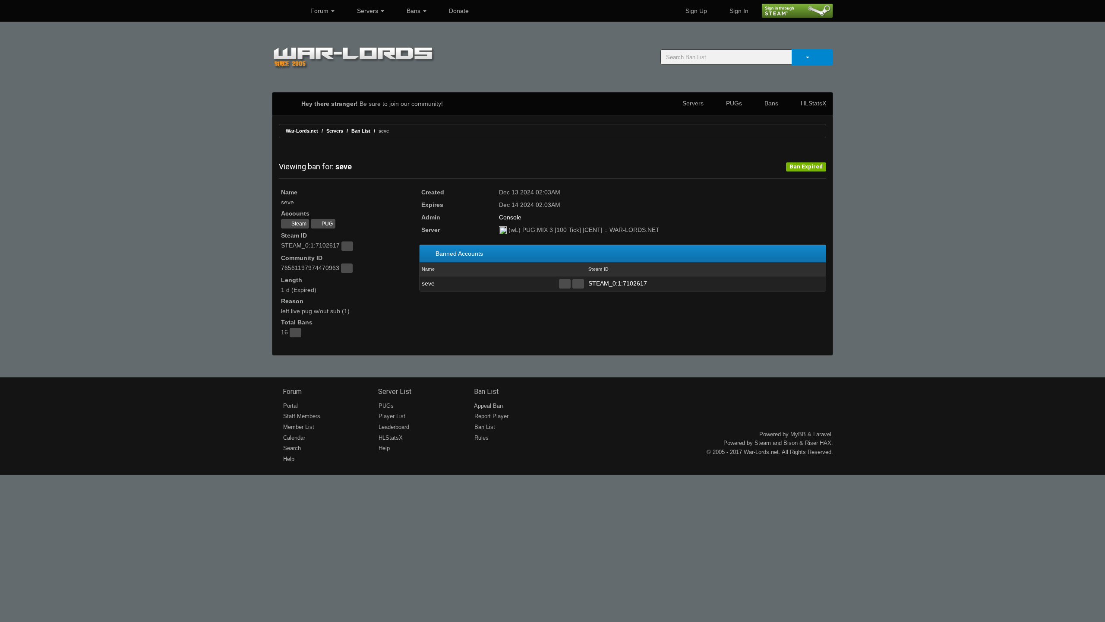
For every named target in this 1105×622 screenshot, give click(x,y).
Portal (289, 406)
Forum (319, 10)
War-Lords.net (302, 130)
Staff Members (300, 416)
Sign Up (695, 10)
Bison (790, 443)
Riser (811, 443)
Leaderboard (393, 427)
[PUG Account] (578, 284)
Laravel (822, 434)
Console (510, 217)
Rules (481, 438)
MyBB (798, 434)
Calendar (293, 438)
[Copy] (347, 246)
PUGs (733, 103)
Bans (413, 10)
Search (291, 448)
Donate (458, 10)
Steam (298, 224)
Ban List (360, 130)
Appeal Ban (488, 406)
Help (287, 459)
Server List (393, 391)
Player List (391, 416)
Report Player (490, 416)
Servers (367, 10)
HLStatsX (812, 103)
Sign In (738, 10)
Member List (297, 427)
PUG (326, 224)
